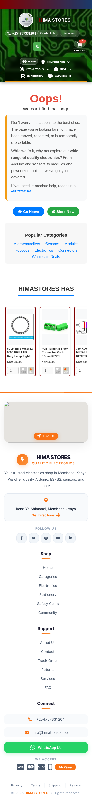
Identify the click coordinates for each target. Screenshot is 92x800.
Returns (47, 669)
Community (47, 612)
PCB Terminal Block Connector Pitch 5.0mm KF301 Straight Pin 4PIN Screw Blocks (55, 356)
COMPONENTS (56, 62)
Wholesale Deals (46, 256)
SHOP (63, 69)
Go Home (30, 211)
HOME (32, 61)
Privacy (16, 785)
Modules (71, 244)
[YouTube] (58, 538)
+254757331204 (24, 33)
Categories (48, 576)
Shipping (55, 785)
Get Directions (43, 515)
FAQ (47, 687)
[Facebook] (21, 538)
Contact (47, 651)
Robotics (22, 250)
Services (69, 33)
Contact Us (47, 33)
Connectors (68, 250)
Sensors (52, 244)
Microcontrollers (26, 244)
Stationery (47, 594)
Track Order (48, 660)
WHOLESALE (63, 76)
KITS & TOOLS (35, 69)
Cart (23, 371)
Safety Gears (48, 603)
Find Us (49, 436)
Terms (35, 785)
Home (48, 567)
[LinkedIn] (70, 538)
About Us (47, 642)
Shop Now (64, 211)
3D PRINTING (35, 76)
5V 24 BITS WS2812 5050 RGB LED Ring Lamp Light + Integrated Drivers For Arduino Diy (20, 356)
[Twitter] (34, 538)
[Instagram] (46, 538)
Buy (31, 371)
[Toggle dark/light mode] (37, 46)
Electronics (43, 250)
